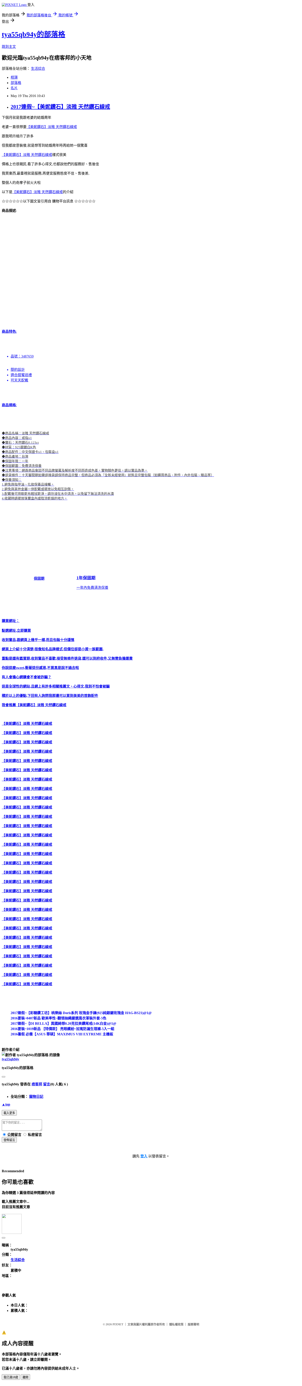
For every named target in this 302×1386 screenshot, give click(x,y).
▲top (6, 1104)
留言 (46, 1084)
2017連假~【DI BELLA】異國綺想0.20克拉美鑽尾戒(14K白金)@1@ (63, 1023)
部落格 (16, 83)
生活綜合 (38, 68)
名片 (14, 88)
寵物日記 (36, 1096)
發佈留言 (9, 1140)
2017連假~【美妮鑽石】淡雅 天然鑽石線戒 (60, 107)
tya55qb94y (10, 1059)
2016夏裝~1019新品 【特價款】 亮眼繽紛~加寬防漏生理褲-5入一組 (62, 1029)
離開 (25, 1377)
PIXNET (118, 1324)
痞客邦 (37, 1084)
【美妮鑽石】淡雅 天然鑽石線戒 (52, 127)
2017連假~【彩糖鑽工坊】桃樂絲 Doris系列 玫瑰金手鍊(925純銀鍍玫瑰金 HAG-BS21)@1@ (81, 1013)
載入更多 (9, 1113)
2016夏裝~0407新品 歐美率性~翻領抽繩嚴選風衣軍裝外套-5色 (58, 1018)
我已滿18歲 (11, 1377)
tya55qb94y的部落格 (33, 34)
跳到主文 (9, 47)
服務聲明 (193, 1324)
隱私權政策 (176, 1324)
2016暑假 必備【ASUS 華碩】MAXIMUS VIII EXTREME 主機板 (62, 1034)
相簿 (14, 77)
